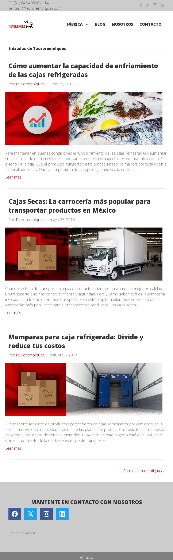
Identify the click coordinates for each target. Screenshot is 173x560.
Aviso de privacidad (23, 533)
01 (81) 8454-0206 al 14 (28, 2)
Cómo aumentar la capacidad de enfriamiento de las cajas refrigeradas (83, 70)
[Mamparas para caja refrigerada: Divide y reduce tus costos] (83, 389)
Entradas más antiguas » (144, 470)
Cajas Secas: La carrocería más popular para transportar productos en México (79, 205)
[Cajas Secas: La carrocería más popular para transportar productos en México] (83, 253)
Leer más (13, 177)
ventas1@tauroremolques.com (35, 8)
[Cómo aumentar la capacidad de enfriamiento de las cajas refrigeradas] (83, 118)
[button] (87, 24)
